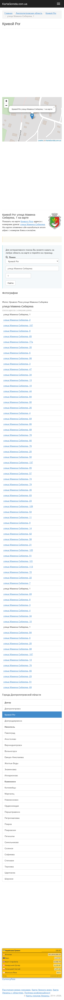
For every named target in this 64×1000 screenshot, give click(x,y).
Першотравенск (12, 811)
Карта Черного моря (42, 989)
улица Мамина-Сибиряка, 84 (17, 396)
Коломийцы (10, 787)
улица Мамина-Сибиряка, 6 (17, 352)
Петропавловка (12, 817)
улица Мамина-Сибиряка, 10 (17, 385)
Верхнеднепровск (13, 744)
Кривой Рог (51, 13)
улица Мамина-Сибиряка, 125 (18, 550)
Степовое (9, 860)
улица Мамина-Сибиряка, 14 (17, 528)
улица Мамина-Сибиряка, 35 (17, 347)
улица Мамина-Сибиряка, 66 (17, 440)
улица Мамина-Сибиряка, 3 (17, 363)
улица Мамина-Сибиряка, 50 (17, 456)
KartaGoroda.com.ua (14, 3)
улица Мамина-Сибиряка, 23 (17, 500)
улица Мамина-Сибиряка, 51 (17, 555)
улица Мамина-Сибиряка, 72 (17, 572)
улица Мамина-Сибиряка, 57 (17, 473)
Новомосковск (11, 799)
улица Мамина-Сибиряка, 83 (17, 495)
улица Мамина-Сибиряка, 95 (17, 467)
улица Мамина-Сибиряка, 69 (17, 418)
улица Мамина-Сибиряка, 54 (17, 511)
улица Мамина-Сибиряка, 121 (18, 561)
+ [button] (6, 101)
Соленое (9, 848)
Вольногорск (11, 751)
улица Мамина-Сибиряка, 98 (17, 358)
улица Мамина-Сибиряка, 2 (17, 319)
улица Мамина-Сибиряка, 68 (17, 429)
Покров (8, 823)
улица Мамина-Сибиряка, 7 (17, 583)
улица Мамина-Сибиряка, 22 (17, 577)
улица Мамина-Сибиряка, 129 (18, 506)
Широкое (9, 878)
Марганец (9, 793)
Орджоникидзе (12, 805)
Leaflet (40, 140)
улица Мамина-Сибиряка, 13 (17, 380)
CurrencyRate (8, 979)
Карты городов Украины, (38, 995)
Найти (11, 282)
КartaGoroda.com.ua (53, 140)
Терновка (9, 866)
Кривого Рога (27, 221)
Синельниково (12, 842)
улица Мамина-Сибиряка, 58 (17, 539)
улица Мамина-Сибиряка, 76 (17, 445)
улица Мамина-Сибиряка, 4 (17, 413)
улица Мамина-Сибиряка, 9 (17, 522)
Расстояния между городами (16, 989)
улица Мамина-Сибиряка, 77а (18, 341)
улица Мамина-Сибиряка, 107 (18, 325)
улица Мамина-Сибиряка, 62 (17, 533)
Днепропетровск (13, 708)
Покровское (10, 830)
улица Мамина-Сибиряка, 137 (18, 462)
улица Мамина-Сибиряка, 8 (17, 330)
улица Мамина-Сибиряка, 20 (17, 451)
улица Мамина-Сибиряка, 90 (17, 402)
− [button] (6, 105)
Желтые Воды (11, 763)
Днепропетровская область (29, 13)
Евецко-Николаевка (14, 757)
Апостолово (10, 738)
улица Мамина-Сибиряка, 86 (17, 423)
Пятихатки (10, 836)
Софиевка (10, 854)
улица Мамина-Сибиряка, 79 (17, 484)
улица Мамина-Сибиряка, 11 (17, 517)
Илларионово (11, 775)
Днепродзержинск (13, 720)
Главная (8, 13)
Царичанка (10, 872)
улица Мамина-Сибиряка (32, 224)
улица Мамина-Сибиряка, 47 (17, 369)
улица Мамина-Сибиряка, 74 (17, 478)
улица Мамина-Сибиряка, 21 (17, 544)
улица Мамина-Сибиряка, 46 (17, 489)
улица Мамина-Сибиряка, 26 (17, 407)
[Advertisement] (32, 63)
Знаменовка (10, 769)
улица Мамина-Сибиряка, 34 (17, 374)
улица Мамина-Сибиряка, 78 (17, 434)
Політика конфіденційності (37, 992)
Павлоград (10, 732)
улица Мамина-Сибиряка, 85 (17, 336)
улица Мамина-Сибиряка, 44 (17, 391)
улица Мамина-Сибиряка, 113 (18, 566)
